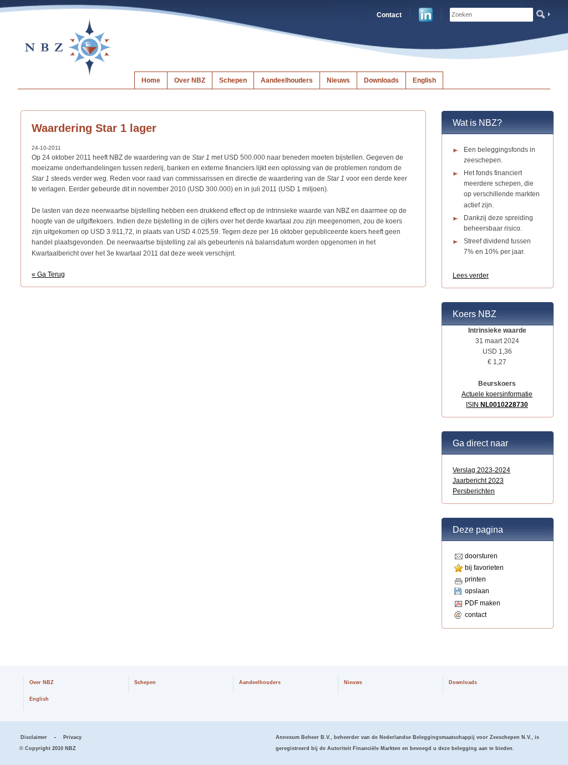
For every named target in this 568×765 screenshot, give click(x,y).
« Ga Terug (48, 274)
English (424, 80)
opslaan (477, 591)
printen (475, 579)
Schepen (233, 80)
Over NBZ (189, 80)
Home (150, 80)
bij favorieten (484, 568)
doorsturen (481, 556)
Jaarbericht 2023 (478, 480)
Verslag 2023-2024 (481, 470)
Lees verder (471, 275)
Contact (389, 15)
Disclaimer (34, 737)
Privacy (72, 737)
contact (475, 615)
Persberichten (474, 491)
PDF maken (482, 603)
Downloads (381, 80)
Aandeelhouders (287, 80)
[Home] (68, 75)
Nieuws (338, 80)
